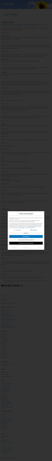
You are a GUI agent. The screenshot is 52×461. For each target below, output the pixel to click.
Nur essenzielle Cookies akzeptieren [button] (26, 239)
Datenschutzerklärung (33, 226)
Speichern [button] (26, 233)
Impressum (39, 247)
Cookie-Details (13, 247)
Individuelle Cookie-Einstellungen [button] (26, 243)
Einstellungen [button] (22, 227)
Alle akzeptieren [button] (26, 236)
